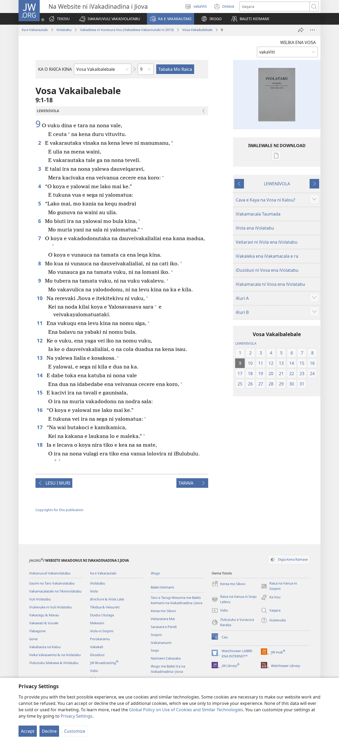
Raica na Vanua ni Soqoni (279, 586)
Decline (49, 731)
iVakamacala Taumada (258, 214)
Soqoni (156, 634)
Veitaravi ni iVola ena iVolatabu (266, 242)
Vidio (94, 670)
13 (40, 357)
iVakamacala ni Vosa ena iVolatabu (270, 284)
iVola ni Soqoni (101, 631)
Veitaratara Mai (163, 618)
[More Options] (312, 30)
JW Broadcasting (104, 662)
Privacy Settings (76, 716)
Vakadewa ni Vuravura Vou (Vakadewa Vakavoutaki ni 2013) (127, 29)
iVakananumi (161, 642)
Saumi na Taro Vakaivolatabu (52, 583)
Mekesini (97, 623)
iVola (94, 591)
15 (40, 392)
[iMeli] (301, 30)
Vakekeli (96, 646)
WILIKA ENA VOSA (298, 42)
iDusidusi (97, 654)
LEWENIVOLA (277, 184)
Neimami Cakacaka (166, 658)
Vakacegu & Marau (44, 615)
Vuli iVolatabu (40, 599)
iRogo (155, 573)
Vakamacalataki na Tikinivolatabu (55, 591)
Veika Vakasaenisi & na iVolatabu (55, 654)
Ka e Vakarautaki (35, 29)
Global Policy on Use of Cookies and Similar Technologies (186, 710)
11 (40, 323)
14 (40, 375)
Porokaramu (100, 638)
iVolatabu (64, 29)
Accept (27, 731)
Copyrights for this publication (59, 509)
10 (40, 298)
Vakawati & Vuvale (43, 623)
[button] (110, 19)
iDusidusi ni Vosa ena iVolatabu (267, 270)
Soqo (155, 650)
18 (40, 444)
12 (40, 340)
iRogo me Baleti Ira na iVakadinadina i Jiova (168, 669)
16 (40, 409)
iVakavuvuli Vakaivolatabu (49, 573)
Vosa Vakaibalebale (197, 29)
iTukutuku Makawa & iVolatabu (53, 662)
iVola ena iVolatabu (255, 228)
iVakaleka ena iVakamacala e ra (267, 256)
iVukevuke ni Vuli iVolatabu (50, 607)
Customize (74, 731)
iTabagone (37, 631)
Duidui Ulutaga (102, 615)
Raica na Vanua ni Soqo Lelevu (234, 599)
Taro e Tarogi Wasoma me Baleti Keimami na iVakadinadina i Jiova (176, 600)
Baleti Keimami (162, 587)
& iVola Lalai (107, 599)
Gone (33, 638)
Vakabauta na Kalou (45, 646)
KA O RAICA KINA (55, 69)
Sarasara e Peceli (164, 626)
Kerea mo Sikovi (163, 610)
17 (40, 427)
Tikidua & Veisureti (104, 607)
